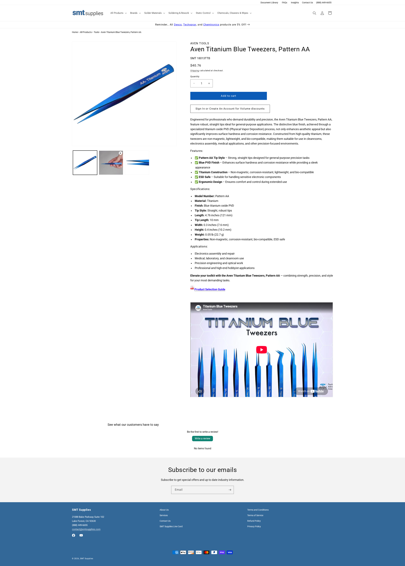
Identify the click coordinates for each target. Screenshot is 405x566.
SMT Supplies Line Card (171, 526)
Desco (178, 24)
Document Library (269, 2)
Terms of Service (255, 515)
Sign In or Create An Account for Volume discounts (230, 108)
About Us (164, 510)
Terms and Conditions (258, 510)
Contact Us (307, 2)
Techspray (189, 24)
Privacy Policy (254, 526)
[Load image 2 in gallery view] (137, 163)
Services (164, 515)
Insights (295, 2)
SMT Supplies (86, 558)
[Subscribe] (230, 490)
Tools (96, 32)
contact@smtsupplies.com (86, 529)
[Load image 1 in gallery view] (85, 163)
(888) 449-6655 (323, 2)
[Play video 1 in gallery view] (111, 163)
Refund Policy (254, 521)
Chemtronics (211, 24)
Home (75, 32)
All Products (86, 32)
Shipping (194, 70)
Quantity (194, 76)
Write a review (202, 438)
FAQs (284, 2)
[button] (118, 13)
